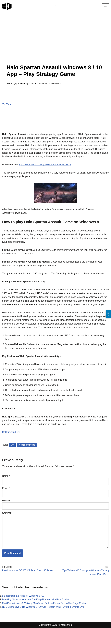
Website (6, 500)
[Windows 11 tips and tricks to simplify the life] (7, 6)
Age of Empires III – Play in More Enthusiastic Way (45, 164)
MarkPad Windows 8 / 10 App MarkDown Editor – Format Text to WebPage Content (44, 603)
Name (6, 476)
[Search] (55, 6)
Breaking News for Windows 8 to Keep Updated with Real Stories (35, 599)
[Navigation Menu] (105, 5)
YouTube (6, 104)
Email (6, 488)
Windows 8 (56, 83)
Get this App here (11, 432)
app (12, 445)
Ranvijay (13, 83)
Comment (8, 513)
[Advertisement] (55, 42)
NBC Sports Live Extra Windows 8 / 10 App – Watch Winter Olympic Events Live (43, 607)
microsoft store (26, 445)
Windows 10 (44, 83)
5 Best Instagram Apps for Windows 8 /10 (23, 596)
